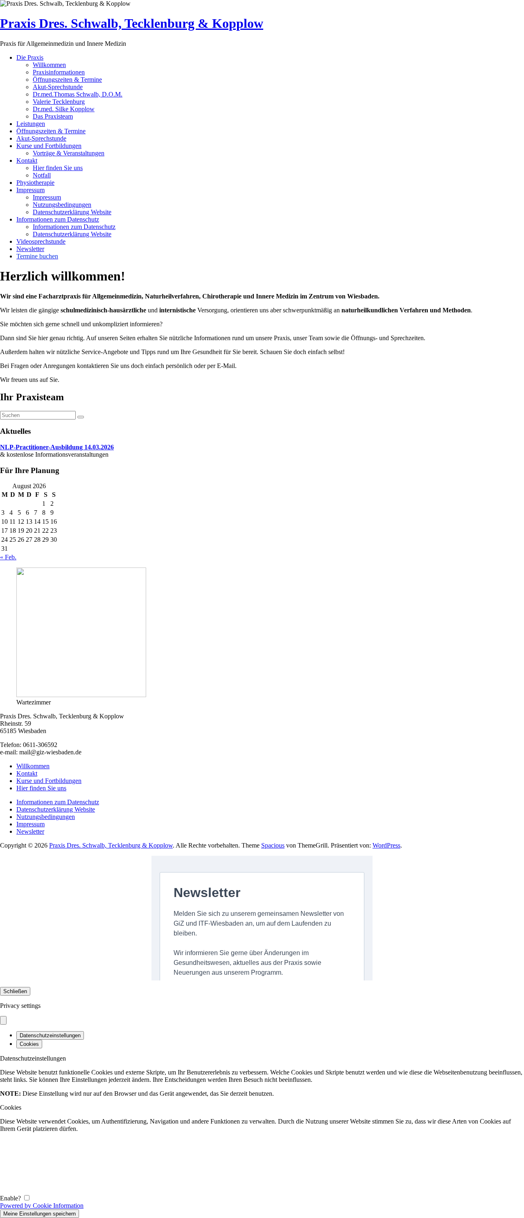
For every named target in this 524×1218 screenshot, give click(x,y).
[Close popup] (3, 1020)
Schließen (15, 991)
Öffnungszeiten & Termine (67, 79)
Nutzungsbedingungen (62, 204)
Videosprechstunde (41, 241)
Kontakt (26, 160)
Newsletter (30, 248)
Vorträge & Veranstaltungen (68, 153)
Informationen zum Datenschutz (57, 219)
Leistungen (30, 123)
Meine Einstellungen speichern (39, 1214)
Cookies (29, 1044)
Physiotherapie (35, 182)
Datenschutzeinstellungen (50, 1035)
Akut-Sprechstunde (58, 86)
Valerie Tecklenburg (59, 101)
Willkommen (49, 64)
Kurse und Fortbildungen (48, 145)
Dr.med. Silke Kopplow (64, 108)
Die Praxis (29, 57)
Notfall (42, 175)
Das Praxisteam (53, 116)
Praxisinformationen (59, 72)
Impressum (30, 189)
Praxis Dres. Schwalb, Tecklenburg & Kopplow (131, 23)
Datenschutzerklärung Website (72, 212)
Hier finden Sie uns (58, 167)
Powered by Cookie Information (42, 1205)
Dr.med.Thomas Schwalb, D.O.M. (77, 94)
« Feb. (8, 557)
